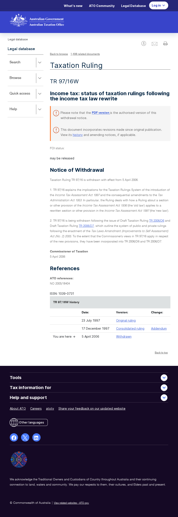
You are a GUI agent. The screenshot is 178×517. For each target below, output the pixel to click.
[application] (25, 85)
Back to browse (59, 54)
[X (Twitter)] (25, 437)
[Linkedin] (36, 437)
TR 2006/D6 (156, 220)
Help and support (28, 397)
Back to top (161, 353)
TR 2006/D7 (86, 225)
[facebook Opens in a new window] (14, 437)
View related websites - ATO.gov (71, 503)
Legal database (21, 49)
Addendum (159, 328)
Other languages (31, 422)
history (78, 135)
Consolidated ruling (130, 328)
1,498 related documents (85, 54)
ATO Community (102, 6)
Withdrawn (124, 336)
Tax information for (30, 387)
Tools (15, 377)
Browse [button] (22, 81)
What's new (73, 6)
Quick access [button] (26, 96)
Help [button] (20, 112)
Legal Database (133, 6)
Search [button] (21, 65)
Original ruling (126, 320)
